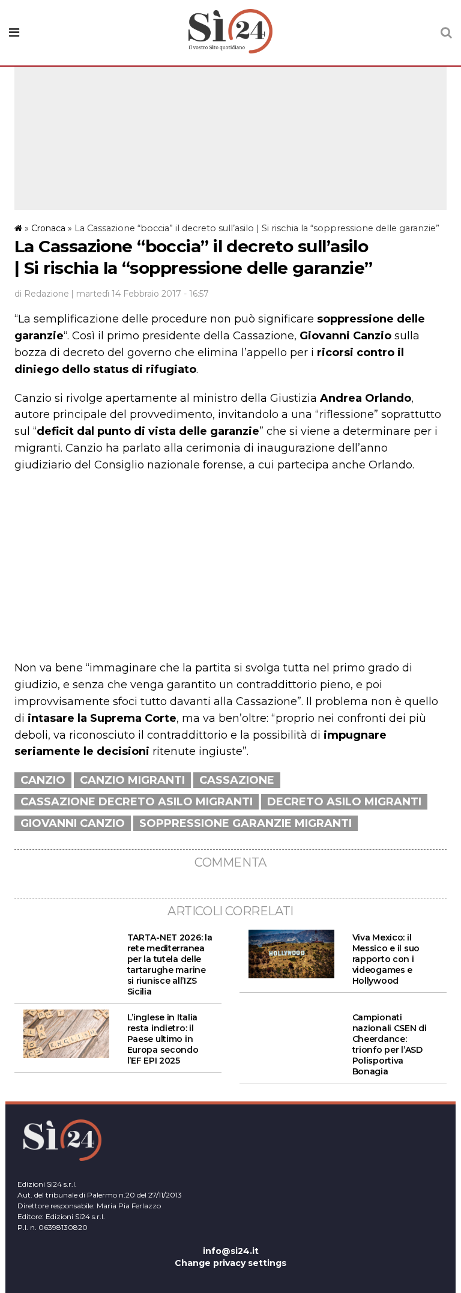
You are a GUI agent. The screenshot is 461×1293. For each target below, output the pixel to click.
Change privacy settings (230, 1263)
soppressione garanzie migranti (245, 823)
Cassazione (236, 780)
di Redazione (41, 293)
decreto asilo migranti (344, 801)
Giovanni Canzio (72, 823)
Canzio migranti (132, 780)
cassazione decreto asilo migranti (136, 801)
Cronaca (48, 228)
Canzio (42, 780)
